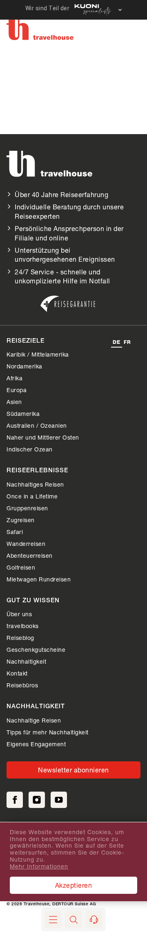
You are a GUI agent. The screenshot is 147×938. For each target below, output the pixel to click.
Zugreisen (21, 519)
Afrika (14, 378)
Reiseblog (20, 637)
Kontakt (17, 673)
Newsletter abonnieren (73, 770)
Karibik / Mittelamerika (38, 354)
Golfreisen (21, 567)
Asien (14, 401)
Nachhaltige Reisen (34, 720)
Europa (17, 389)
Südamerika (23, 413)
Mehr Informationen (39, 866)
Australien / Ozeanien (37, 425)
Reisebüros (22, 685)
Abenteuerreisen (30, 555)
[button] (73, 919)
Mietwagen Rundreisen (39, 579)
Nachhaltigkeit (26, 661)
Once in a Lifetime (32, 496)
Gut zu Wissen (33, 601)
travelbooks (23, 625)
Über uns (19, 613)
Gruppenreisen (27, 508)
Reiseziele (26, 341)
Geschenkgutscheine (36, 649)
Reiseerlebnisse (37, 471)
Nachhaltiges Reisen (35, 484)
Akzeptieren (73, 885)
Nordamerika (24, 366)
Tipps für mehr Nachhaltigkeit (48, 732)
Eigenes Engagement (36, 744)
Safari (15, 531)
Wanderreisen (26, 543)
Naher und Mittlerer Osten (43, 437)
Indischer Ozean (30, 449)
